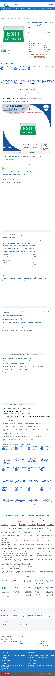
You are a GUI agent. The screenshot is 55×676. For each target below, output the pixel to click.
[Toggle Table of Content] (9, 168)
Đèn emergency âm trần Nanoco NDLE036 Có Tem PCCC (20, 501)
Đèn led (22, 8)
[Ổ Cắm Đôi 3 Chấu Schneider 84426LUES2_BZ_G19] (8, 452)
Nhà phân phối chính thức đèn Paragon (49, 587)
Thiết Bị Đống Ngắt (28, 8)
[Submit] (42, 5)
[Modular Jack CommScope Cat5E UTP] (21, 451)
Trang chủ (5, 8)
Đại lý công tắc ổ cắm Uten (16, 587)
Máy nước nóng (37, 8)
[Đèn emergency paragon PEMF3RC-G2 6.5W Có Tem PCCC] (34, 492)
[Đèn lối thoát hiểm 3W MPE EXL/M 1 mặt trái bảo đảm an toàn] (7, 72)
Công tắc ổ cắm (16, 8)
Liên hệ (20, 641)
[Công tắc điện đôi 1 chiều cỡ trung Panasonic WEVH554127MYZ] (47, 451)
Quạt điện (43, 8)
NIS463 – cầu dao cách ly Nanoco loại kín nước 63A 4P (7, 481)
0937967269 (7, 668)
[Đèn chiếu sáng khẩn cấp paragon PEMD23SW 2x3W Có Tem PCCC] (47, 492)
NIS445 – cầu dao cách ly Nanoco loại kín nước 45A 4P (20, 481)
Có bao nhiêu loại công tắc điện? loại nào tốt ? (5, 588)
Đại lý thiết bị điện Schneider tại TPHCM (38, 587)
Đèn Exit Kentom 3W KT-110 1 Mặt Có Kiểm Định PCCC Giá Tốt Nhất (34, 81)
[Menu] (1, 8)
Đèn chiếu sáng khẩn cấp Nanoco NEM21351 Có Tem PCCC (8, 501)
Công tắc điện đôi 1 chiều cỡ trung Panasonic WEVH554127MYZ (46, 460)
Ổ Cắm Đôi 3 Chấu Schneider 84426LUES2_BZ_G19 (6, 461)
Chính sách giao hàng (42, 641)
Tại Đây (45, 54)
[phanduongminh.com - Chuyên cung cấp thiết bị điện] (6, 4)
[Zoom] (2, 46)
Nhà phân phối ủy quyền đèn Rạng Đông (27, 587)
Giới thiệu (21, 639)
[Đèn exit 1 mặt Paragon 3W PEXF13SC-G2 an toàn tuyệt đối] (20, 72)
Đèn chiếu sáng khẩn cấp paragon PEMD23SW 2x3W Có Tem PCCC (46, 501)
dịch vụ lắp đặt (17, 426)
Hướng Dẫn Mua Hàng (42, 636)
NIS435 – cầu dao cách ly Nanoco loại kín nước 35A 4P (33, 481)
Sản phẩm (21, 643)
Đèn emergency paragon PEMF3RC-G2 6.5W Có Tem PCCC (33, 501)
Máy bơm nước (49, 8)
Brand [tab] (26, 89)
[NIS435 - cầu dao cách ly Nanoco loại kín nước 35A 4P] (34, 472)
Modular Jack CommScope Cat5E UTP (20, 460)
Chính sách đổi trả (41, 643)
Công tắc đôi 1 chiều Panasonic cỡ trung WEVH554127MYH (32, 460)
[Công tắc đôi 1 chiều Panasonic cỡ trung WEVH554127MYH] (34, 451)
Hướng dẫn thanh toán (42, 639)
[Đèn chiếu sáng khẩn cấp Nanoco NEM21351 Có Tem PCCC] (8, 492)
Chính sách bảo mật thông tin (43, 645)
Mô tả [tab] (21, 89)
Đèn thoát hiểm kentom (24, 18)
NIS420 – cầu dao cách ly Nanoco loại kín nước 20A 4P (46, 481)
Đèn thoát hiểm (12, 18)
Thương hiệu (9, 8)
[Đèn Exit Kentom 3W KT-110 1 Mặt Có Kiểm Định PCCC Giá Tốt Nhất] (34, 72)
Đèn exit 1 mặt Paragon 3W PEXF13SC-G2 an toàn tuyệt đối (20, 81)
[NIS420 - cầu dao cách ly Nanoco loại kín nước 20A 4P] (47, 472)
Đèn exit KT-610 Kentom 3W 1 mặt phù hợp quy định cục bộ (48, 81)
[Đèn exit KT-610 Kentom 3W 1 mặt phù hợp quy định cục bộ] (48, 72)
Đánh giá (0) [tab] (32, 89)
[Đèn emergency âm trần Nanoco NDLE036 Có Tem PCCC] (21, 492)
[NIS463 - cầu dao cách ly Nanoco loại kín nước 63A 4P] (8, 472)
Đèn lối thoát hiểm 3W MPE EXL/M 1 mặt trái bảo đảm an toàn (7, 81)
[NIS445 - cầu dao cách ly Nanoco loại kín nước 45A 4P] (21, 472)
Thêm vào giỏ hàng (39, 57)
